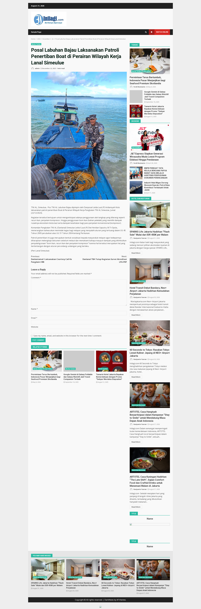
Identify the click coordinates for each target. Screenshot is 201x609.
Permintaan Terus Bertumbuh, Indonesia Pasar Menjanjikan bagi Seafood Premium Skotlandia (46, 361)
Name (34, 309)
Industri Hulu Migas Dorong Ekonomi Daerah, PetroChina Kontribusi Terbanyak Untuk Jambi (136, 187)
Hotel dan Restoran (138, 225)
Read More (136, 253)
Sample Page (36, 32)
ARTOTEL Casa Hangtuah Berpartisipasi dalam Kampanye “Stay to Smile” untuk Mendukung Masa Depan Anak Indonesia (150, 395)
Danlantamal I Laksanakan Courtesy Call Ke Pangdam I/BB (51, 259)
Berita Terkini (36, 44)
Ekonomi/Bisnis (137, 147)
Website (34, 327)
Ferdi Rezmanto (139, 87)
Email (34, 318)
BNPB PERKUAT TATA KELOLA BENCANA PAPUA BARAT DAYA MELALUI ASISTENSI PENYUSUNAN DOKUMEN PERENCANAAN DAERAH (136, 172)
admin (37, 68)
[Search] (146, 32)
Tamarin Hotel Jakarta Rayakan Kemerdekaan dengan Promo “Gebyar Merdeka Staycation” (111, 361)
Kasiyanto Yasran (140, 238)
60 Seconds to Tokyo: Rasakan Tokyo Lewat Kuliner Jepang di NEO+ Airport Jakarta (150, 333)
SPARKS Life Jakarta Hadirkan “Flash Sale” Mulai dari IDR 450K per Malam (150, 215)
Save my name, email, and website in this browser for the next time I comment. (68, 335)
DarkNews (109, 600)
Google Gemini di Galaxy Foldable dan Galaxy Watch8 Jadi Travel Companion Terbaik (79, 361)
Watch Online (162, 32)
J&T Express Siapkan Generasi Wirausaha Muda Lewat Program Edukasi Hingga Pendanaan (150, 137)
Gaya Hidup (48, 369)
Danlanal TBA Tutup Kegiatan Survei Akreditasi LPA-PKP (105, 259)
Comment (36, 277)
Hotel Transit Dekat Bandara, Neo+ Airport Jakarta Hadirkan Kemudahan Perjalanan (150, 271)
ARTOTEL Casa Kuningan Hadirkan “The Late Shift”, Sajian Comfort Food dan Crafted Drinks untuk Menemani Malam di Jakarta (150, 460)
